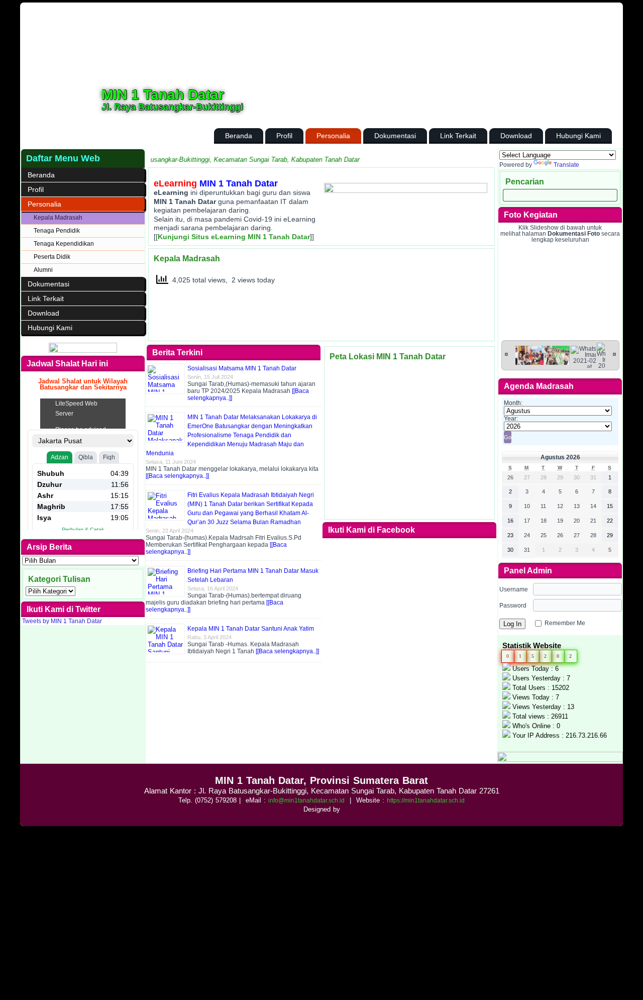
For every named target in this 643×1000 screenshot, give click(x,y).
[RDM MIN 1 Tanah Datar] (83, 350)
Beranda (238, 136)
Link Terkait (458, 136)
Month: (513, 403)
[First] (506, 354)
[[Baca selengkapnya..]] (177, 475)
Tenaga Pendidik (57, 230)
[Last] (614, 354)
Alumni (43, 269)
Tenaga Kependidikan (64, 243)
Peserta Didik (52, 256)
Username (513, 589)
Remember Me (565, 623)
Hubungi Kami (578, 136)
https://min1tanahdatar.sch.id (426, 800)
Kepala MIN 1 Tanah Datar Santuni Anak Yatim (250, 628)
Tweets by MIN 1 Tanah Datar (62, 621)
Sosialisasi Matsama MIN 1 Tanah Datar (241, 368)
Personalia (333, 136)
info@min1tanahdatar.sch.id (306, 800)
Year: (511, 419)
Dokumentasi (395, 136)
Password (512, 605)
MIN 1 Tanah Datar (162, 95)
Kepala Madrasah (58, 217)
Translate (566, 164)
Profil (284, 136)
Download (516, 136)
